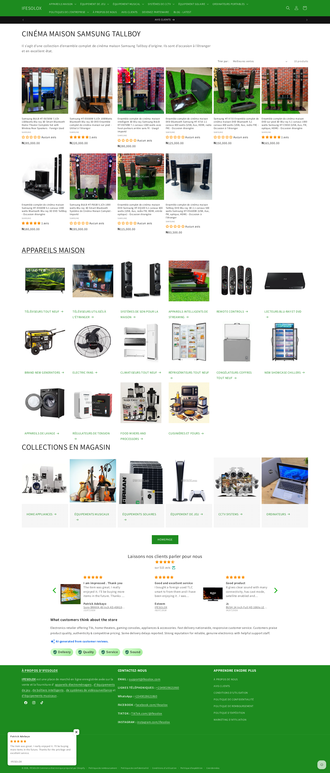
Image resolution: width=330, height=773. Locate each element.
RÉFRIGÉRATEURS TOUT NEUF (189, 373)
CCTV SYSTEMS (228, 514)
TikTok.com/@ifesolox (146, 713)
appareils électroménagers (73, 685)
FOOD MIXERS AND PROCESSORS (133, 436)
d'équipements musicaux (39, 696)
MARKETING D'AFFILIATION (230, 719)
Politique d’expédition (191, 768)
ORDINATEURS (276, 514)
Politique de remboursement (103, 768)
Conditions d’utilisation (164, 768)
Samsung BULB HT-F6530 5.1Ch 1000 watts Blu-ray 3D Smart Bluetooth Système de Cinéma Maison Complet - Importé (91, 209)
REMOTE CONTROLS (230, 312)
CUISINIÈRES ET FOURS (184, 433)
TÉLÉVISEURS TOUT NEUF (42, 312)
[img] (165, 562)
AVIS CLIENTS (222, 686)
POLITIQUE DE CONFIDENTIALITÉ (234, 699)
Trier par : (223, 61)
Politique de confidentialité (135, 768)
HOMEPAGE (165, 539)
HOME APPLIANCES (40, 514)
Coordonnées (213, 768)
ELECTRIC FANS (83, 373)
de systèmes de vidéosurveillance (89, 690)
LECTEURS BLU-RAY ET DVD (283, 312)
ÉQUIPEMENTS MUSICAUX (91, 514)
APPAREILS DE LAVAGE (40, 433)
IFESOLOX (34, 768)
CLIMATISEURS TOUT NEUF (139, 373)
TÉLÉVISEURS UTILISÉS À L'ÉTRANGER (89, 314)
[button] (62, 4)
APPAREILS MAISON (53, 250)
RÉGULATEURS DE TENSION (91, 433)
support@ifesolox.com (144, 679)
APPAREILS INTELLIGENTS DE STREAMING (188, 314)
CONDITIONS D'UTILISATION (231, 692)
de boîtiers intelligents (48, 690)
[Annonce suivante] (307, 20)
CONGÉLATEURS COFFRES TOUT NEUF (234, 375)
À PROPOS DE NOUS (226, 679)
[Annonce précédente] (23, 20)
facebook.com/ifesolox (152, 705)
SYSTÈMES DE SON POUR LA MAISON (139, 314)
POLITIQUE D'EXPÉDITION (229, 712)
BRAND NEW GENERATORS (42, 373)
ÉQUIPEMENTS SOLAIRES (139, 514)
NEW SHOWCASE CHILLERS (282, 373)
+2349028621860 (167, 688)
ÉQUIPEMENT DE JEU (185, 514)
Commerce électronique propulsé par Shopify (62, 768)
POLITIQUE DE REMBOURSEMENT (233, 706)
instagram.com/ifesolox (153, 722)
